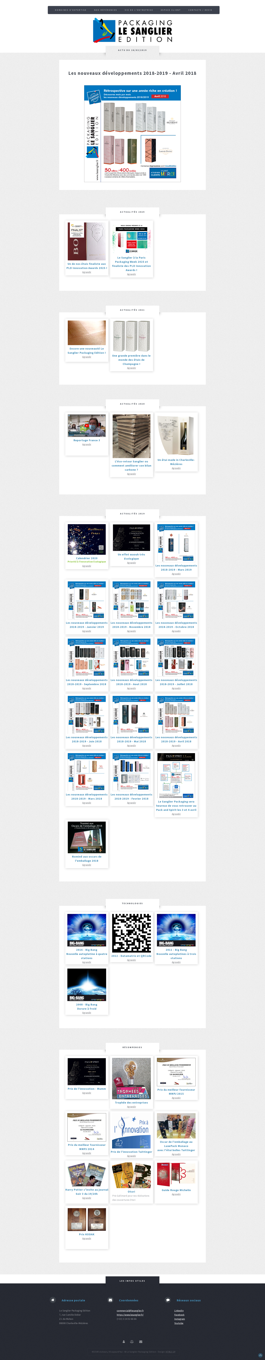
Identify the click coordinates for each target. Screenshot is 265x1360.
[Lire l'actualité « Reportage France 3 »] (87, 436)
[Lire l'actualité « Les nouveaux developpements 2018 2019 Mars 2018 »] (87, 790)
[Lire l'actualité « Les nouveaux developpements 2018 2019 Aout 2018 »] (132, 675)
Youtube (178, 1323)
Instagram (179, 1318)
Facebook (179, 1314)
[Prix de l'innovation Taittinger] (131, 1147)
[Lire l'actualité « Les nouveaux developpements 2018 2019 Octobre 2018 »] (176, 618)
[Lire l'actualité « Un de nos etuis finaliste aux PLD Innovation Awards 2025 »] (87, 259)
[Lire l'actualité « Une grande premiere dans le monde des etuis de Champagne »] (132, 351)
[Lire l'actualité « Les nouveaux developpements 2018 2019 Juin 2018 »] (87, 733)
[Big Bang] (86, 945)
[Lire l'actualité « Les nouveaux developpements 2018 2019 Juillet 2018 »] (176, 675)
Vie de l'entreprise (139, 10)
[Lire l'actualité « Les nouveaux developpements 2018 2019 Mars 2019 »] (176, 561)
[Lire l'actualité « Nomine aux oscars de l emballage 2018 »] (87, 852)
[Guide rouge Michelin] (176, 1185)
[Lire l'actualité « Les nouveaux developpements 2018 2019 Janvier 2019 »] (87, 618)
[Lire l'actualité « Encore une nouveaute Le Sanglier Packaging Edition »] (87, 344)
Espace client (171, 10)
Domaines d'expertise (71, 10)
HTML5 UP (170, 1351)
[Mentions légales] (132, 1341)
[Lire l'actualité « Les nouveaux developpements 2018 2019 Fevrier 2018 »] (132, 790)
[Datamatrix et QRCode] (131, 951)
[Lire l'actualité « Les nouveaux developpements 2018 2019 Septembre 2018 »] (87, 675)
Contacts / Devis (200, 10)
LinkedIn (179, 1310)
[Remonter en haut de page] (260, 1356)
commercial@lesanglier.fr (130, 1310)
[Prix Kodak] (86, 1230)
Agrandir (86, 272)
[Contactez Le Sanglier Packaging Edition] (140, 1341)
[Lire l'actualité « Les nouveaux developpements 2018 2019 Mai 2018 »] (132, 733)
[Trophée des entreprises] (131, 1098)
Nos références (105, 10)
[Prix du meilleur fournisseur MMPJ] (176, 1085)
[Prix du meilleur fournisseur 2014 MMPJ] (86, 1140)
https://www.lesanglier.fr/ (130, 1314)
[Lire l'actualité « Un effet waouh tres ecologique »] (132, 550)
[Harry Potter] (86, 1185)
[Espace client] (124, 1341)
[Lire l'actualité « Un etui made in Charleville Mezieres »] (176, 455)
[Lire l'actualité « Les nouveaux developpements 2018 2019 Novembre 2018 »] (132, 618)
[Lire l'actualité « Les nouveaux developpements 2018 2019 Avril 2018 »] (176, 733)
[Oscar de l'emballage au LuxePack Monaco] (176, 1137)
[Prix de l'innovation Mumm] (86, 1084)
